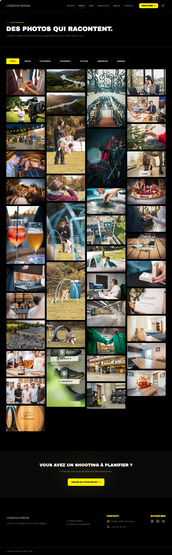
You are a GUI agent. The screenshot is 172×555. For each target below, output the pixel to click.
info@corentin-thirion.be (122, 521)
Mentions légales (75, 521)
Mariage (121, 61)
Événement (65, 61)
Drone (27, 61)
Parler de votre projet (85, 482)
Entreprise (45, 61)
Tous (12, 61)
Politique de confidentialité (79, 524)
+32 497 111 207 (118, 527)
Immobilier (102, 61)
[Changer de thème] (163, 5)
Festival (84, 61)
